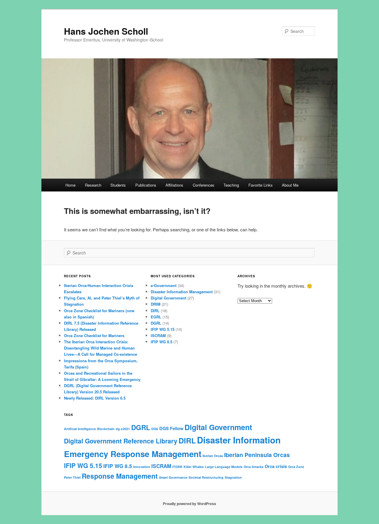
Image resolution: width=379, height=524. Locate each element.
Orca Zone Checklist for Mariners (94, 335)
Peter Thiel (72, 477)
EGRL (156, 317)
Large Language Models (224, 466)
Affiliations (174, 185)
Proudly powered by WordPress (189, 503)
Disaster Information (239, 440)
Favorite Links (260, 185)
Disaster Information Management (182, 291)
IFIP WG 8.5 (161, 341)
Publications (145, 185)
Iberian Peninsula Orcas (257, 455)
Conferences (203, 185)
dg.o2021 (123, 429)
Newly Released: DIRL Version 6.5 (95, 398)
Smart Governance (173, 477)
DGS (154, 429)
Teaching (231, 185)
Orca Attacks (254, 466)
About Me (290, 185)
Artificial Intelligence (80, 429)
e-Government (163, 285)
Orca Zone (296, 466)
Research (93, 185)
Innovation (141, 466)
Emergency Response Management (132, 454)
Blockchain (106, 429)
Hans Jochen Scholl (106, 31)
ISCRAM (158, 335)
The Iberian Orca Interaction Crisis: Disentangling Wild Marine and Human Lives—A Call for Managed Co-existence (100, 348)
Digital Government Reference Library (120, 441)
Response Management (120, 476)
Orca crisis (276, 466)
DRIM (155, 304)
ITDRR (177, 466)
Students (118, 185)
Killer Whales (194, 466)
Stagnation (233, 477)
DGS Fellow (171, 428)
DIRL (155, 310)
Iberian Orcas (213, 456)
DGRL (156, 323)
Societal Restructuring (206, 477)
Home (70, 185)
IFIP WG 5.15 (162, 329)
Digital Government (168, 298)
